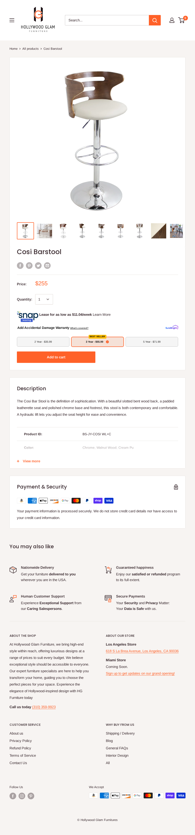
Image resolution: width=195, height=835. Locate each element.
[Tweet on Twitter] (38, 265)
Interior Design (117, 755)
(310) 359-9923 (44, 707)
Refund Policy (20, 748)
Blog (109, 741)
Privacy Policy (21, 741)
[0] (182, 20)
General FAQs (117, 748)
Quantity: (24, 299)
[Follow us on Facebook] (13, 796)
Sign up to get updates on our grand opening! (140, 673)
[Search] (155, 20)
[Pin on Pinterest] (29, 265)
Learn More (102, 314)
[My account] (172, 20)
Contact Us (18, 763)
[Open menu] (12, 20)
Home (14, 48)
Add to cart (56, 357)
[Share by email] (47, 265)
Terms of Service (23, 755)
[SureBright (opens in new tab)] (172, 327)
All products (30, 48)
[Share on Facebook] (20, 265)
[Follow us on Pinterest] (31, 796)
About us (16, 733)
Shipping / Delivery (120, 733)
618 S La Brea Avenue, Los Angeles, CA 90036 (142, 651)
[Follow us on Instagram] (22, 796)
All (108, 763)
